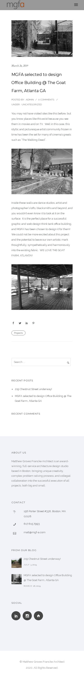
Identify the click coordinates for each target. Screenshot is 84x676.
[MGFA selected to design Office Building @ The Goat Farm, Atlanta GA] (16, 579)
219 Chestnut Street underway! (33, 389)
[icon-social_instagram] (28, 615)
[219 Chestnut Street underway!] (16, 563)
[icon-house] (39, 615)
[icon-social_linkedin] (17, 615)
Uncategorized (31, 104)
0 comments (46, 99)
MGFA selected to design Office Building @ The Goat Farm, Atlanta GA (38, 82)
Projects (18, 333)
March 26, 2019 (19, 66)
